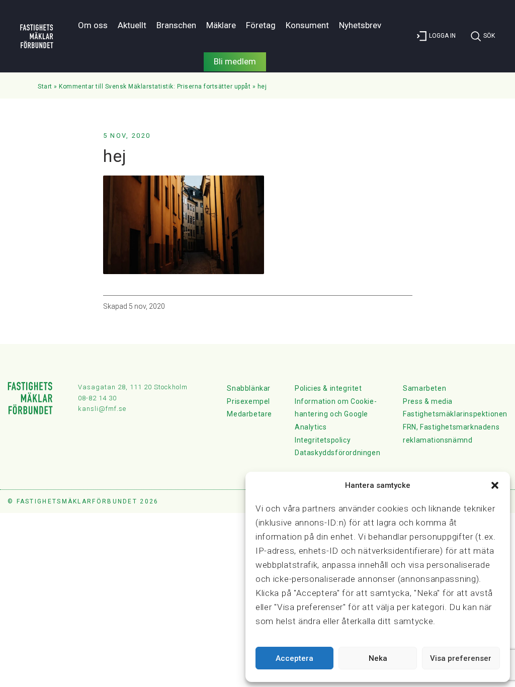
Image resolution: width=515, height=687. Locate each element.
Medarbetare (249, 414)
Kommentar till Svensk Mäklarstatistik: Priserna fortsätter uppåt (154, 86)
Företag (261, 25)
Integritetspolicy (323, 440)
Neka (378, 658)
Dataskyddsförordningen (337, 453)
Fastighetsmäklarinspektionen (455, 414)
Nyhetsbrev (360, 25)
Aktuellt (132, 25)
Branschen (176, 25)
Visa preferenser (460, 658)
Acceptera (294, 658)
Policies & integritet (328, 388)
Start (45, 86)
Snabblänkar (249, 388)
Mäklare (221, 25)
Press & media (428, 401)
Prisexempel (248, 401)
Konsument (307, 25)
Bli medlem (235, 61)
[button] (495, 485)
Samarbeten (424, 388)
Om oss (93, 25)
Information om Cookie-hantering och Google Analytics (336, 414)
